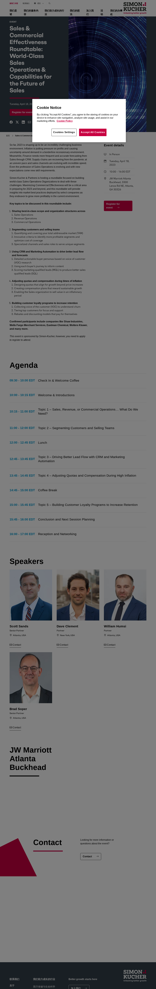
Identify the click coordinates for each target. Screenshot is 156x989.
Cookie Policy (65, 121)
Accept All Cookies (93, 132)
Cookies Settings (64, 132)
